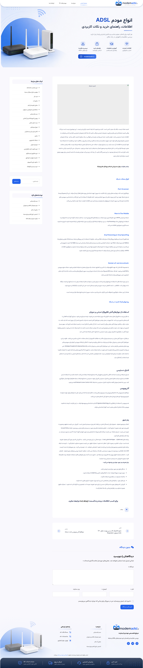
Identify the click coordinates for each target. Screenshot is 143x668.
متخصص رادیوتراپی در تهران (30, 110)
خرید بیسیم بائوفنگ (32, 167)
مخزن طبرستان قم (33, 105)
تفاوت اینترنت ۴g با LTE (32, 219)
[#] (137, 643)
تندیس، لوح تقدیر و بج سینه (30, 214)
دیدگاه (131, 567)
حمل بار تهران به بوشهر (32, 158)
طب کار (36, 97)
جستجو (16, 181)
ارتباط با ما (84, 501)
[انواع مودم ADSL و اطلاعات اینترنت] (126, 3)
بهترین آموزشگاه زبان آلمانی (30, 118)
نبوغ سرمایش (34, 127)
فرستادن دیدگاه (127, 607)
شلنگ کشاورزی (33, 140)
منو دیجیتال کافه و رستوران (30, 206)
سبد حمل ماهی (33, 123)
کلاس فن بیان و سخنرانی (31, 132)
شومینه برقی (34, 145)
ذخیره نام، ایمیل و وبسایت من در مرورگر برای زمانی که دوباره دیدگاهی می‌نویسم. (104, 601)
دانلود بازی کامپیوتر (32, 162)
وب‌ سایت (76, 589)
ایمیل (104, 589)
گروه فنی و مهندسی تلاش (62, 655)
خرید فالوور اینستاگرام (32, 153)
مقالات (121, 509)
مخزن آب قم (34, 210)
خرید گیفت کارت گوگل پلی (31, 149)
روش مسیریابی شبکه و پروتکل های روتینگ (109, 167)
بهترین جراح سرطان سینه (31, 92)
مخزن (36, 136)
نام (132, 589)
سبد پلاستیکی (34, 114)
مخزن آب (35, 101)
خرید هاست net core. (32, 88)
